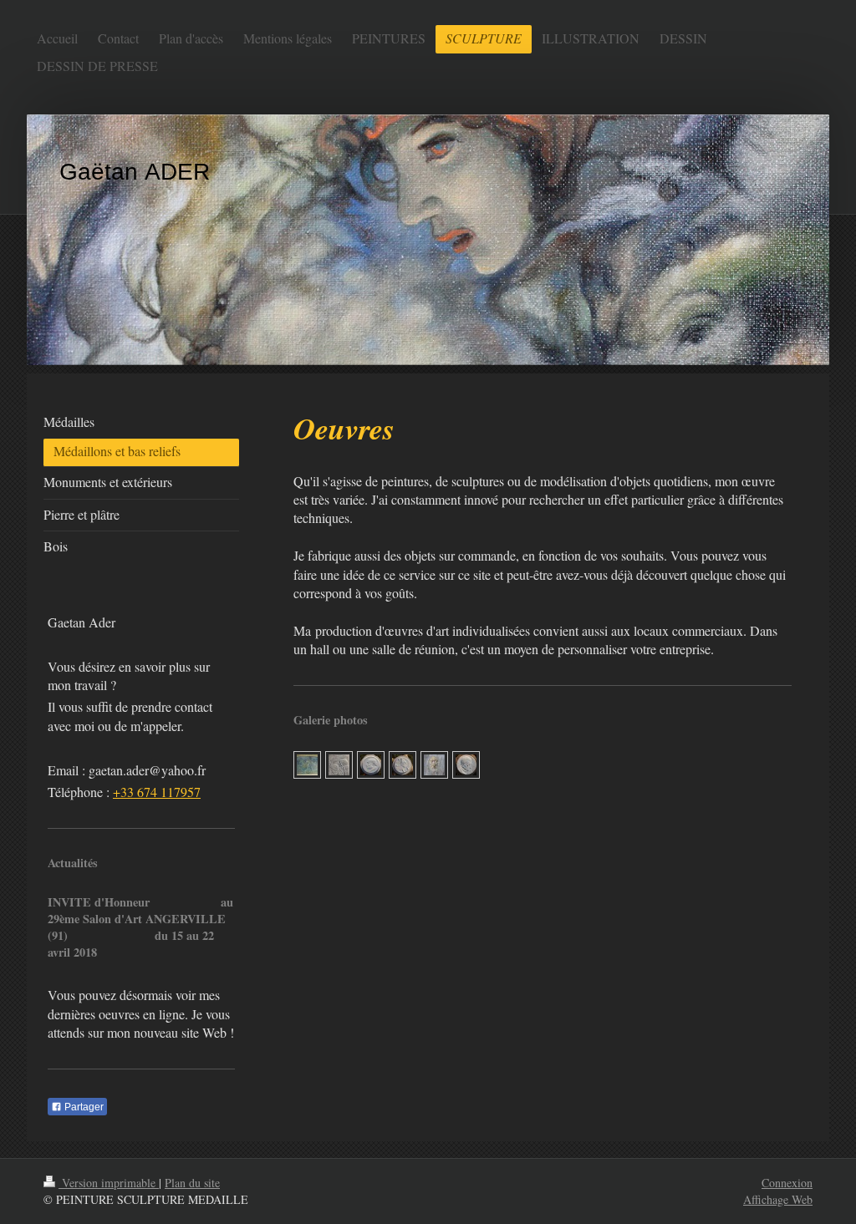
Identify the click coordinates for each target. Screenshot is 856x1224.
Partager (83, 1107)
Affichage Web (778, 1199)
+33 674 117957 (157, 791)
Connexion (787, 1183)
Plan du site (192, 1183)
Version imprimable (109, 1183)
